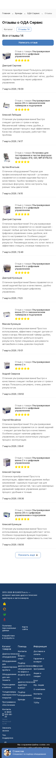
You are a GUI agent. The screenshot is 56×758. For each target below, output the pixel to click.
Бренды (18, 13)
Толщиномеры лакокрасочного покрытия (10, 695)
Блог (36, 680)
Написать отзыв (28, 42)
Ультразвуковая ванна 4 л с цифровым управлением (32, 54)
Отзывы (37, 698)
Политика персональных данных (9, 627)
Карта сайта (25, 628)
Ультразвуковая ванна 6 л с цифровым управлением (32, 266)
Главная (6, 13)
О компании (39, 689)
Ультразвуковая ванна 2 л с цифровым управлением (32, 207)
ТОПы (36, 702)
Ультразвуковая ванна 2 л (32, 363)
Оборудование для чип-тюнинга (9, 677)
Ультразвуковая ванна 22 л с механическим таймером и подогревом (32, 312)
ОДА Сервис (33, 13)
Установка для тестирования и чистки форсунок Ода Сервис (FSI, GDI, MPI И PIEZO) (33, 155)
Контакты (22, 651)
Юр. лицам (39, 685)
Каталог (8, 29)
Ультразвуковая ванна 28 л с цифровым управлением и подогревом (32, 512)
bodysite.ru (9, 638)
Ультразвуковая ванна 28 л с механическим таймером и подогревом (32, 103)
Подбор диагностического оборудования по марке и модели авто (27, 669)
